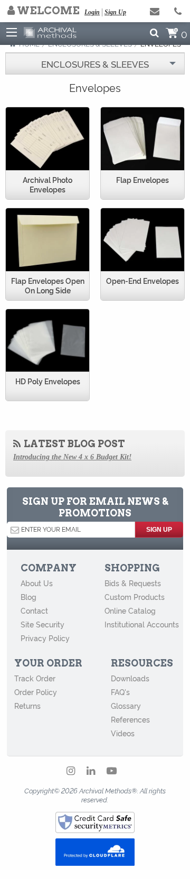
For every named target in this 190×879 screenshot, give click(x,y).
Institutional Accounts (141, 624)
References (130, 719)
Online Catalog (130, 610)
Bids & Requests (132, 583)
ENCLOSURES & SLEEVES (95, 64)
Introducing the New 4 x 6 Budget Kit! (72, 457)
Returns (27, 705)
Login (92, 12)
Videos (123, 733)
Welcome (47, 10)
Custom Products (134, 596)
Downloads (130, 678)
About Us (37, 583)
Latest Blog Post (73, 443)
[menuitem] (95, 64)
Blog (28, 596)
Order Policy (35, 692)
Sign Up (115, 12)
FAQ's (120, 692)
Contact (34, 610)
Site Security (42, 624)
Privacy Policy (45, 638)
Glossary (126, 705)
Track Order (34, 678)
